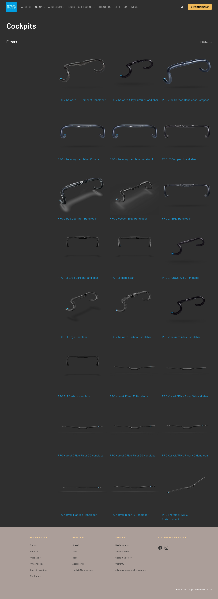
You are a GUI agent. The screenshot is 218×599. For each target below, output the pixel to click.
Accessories (78, 563)
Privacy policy (36, 563)
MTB (74, 551)
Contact (33, 545)
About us (34, 551)
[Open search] (181, 6)
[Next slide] (154, 71)
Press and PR (36, 557)
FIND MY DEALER (201, 7)
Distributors (35, 576)
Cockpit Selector (123, 557)
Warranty (119, 563)
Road (75, 557)
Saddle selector (122, 551)
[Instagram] (166, 548)
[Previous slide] (114, 71)
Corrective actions (39, 570)
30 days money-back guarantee (130, 570)
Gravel (75, 545)
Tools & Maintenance (82, 570)
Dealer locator (122, 545)
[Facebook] (160, 548)
